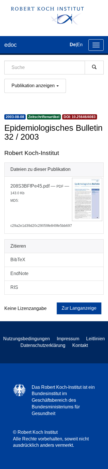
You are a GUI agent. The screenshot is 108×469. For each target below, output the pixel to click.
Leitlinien (95, 338)
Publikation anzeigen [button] (34, 85)
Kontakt (80, 345)
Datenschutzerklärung (42, 345)
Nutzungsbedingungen (26, 338)
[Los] (94, 67)
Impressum (68, 338)
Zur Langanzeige (79, 308)
